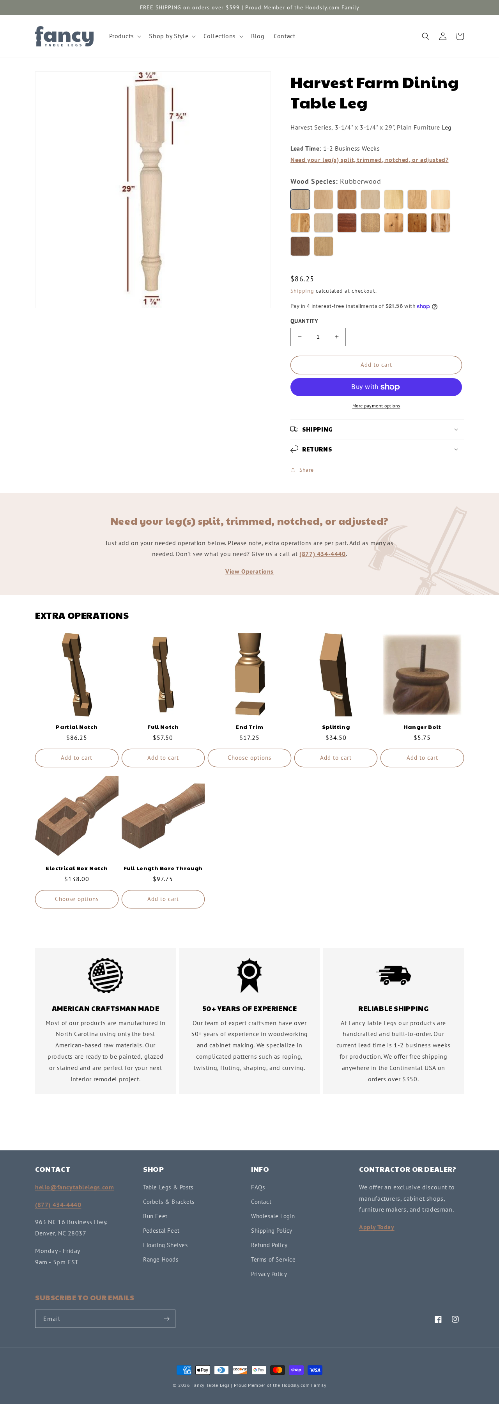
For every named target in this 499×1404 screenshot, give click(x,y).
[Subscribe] (166, 1319)
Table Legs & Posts (168, 1187)
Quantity (304, 321)
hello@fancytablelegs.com (74, 1187)
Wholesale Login (273, 1216)
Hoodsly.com (296, 1385)
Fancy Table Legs (210, 1385)
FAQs (258, 1187)
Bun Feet (155, 1216)
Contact (261, 1201)
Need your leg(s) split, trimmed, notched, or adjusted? (369, 160)
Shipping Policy (271, 1230)
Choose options (249, 757)
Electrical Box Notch (77, 867)
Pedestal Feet (161, 1230)
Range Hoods (161, 1259)
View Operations (249, 571)
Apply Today (377, 1227)
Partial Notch (76, 726)
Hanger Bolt (422, 726)
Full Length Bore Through (163, 867)
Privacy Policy (269, 1274)
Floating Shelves (165, 1245)
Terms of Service (273, 1259)
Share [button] (306, 469)
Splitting (336, 726)
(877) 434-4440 (322, 554)
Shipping (302, 290)
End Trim (249, 726)
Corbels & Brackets (169, 1201)
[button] (124, 36)
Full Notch (163, 726)
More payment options (376, 406)
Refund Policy (269, 1245)
